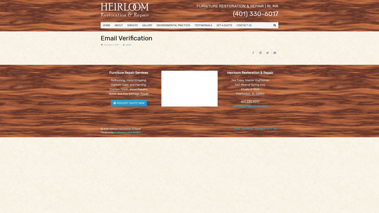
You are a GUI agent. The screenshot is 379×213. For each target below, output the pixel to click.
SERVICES (132, 25)
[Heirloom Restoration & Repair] (125, 10)
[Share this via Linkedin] (260, 53)
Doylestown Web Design (127, 132)
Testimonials (203, 25)
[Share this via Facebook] (253, 53)
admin (128, 45)
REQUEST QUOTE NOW (130, 103)
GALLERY (147, 25)
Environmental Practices (173, 25)
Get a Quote (224, 25)
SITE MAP (272, 129)
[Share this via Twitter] (267, 53)
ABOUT (119, 25)
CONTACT (260, 129)
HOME (106, 25)
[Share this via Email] (274, 53)
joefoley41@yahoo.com (250, 106)
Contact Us (244, 25)
